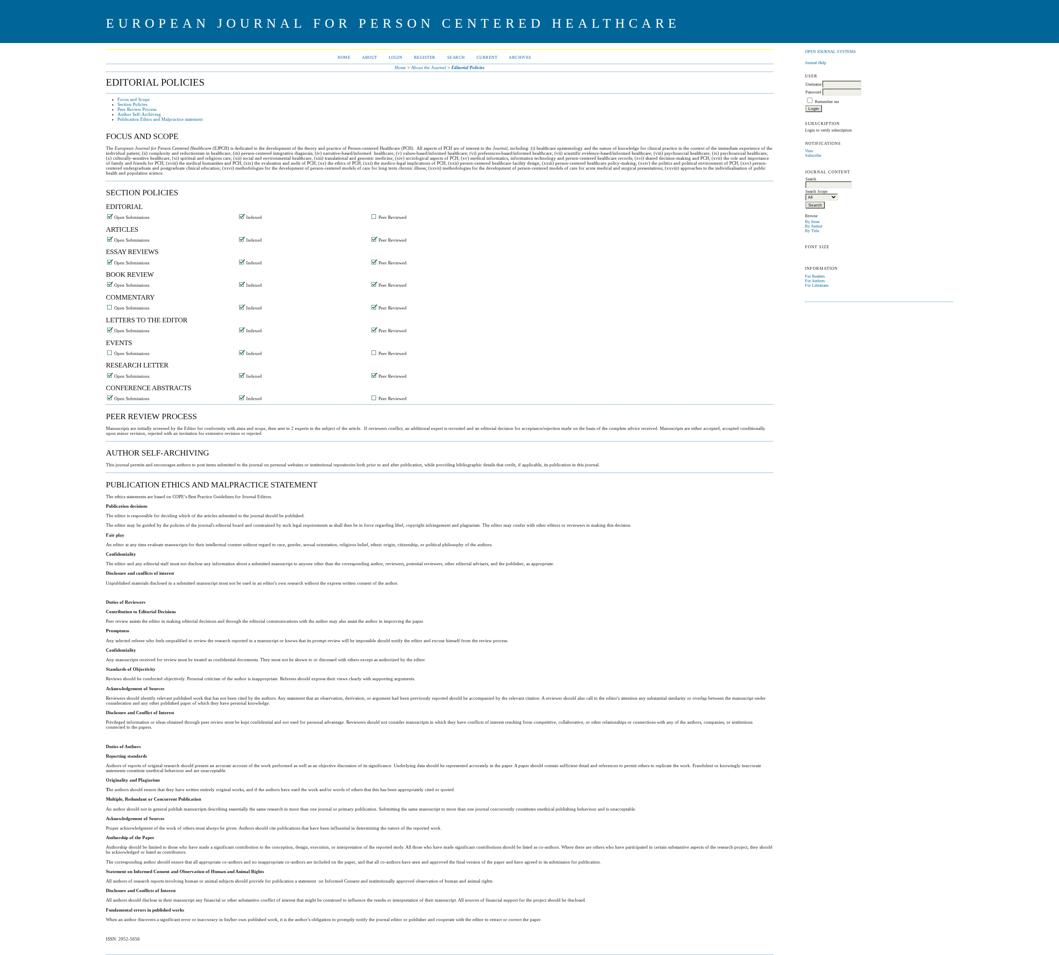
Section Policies (132, 104)
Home (344, 57)
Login (396, 57)
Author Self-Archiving (139, 114)
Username (813, 84)
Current (487, 57)
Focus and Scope (133, 99)
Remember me (827, 101)
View (809, 151)
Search (456, 57)
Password (813, 92)
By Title (812, 230)
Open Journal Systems (830, 51)
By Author (813, 226)
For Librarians (817, 285)
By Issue (812, 221)
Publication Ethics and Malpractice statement (160, 119)
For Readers (815, 276)
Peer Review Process (136, 109)
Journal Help (815, 62)
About (369, 57)
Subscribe (813, 155)
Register (425, 57)
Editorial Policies (467, 67)
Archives (520, 57)
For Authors (815, 280)
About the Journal (428, 67)
